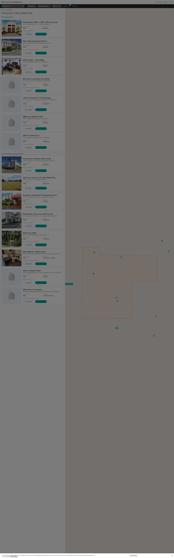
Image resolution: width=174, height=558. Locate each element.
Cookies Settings (133, 555)
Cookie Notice (14, 556)
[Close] (171, 555)
